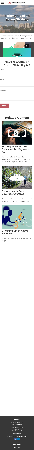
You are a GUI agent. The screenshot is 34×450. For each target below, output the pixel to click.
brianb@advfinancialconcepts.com (17, 436)
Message (3, 90)
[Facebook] (15, 439)
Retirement (17, 447)
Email (2, 79)
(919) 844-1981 (19, 422)
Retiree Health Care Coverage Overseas (13, 192)
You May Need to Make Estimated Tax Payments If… (16, 149)
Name (2, 69)
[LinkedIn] (18, 439)
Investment (17, 449)
